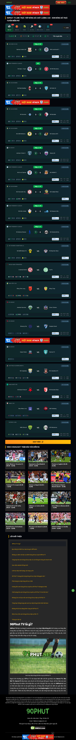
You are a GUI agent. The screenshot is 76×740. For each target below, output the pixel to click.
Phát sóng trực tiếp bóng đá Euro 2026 (22, 581)
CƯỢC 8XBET (61, 2)
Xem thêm (37, 442)
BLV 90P (38, 36)
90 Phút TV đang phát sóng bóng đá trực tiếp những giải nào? (28, 576)
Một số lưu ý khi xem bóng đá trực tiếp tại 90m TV (25, 614)
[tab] (9, 27)
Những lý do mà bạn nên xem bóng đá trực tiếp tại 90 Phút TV (28, 597)
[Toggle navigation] (69, 2)
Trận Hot (25, 36)
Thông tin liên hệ (16, 619)
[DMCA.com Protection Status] (38, 728)
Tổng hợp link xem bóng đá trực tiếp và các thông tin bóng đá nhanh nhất (32, 560)
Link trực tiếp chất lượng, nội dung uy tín (23, 571)
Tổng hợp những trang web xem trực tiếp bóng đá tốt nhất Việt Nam (30, 603)
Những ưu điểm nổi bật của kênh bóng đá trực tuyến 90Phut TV (29, 555)
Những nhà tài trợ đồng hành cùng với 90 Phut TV (25, 608)
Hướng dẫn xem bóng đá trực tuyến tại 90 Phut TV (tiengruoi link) (29, 586)
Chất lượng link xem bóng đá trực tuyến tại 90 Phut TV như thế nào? (30, 592)
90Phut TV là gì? (16, 544)
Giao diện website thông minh (20, 565)
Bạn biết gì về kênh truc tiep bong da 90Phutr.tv (24, 549)
